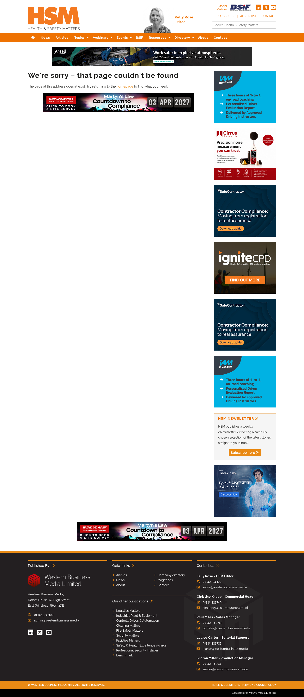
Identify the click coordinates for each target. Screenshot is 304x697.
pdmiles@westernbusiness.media (226, 628)
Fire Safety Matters (129, 630)
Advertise (248, 16)
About (120, 585)
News (120, 580)
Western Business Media (48, 684)
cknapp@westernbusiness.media (226, 608)
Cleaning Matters (128, 625)
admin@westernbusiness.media (56, 620)
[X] (266, 7)
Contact (269, 16)
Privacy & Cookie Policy (259, 684)
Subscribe (226, 16)
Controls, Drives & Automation (137, 620)
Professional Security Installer (137, 650)
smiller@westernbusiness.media (225, 669)
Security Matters (127, 635)
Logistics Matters (128, 611)
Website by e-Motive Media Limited (253, 692)
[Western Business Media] (59, 586)
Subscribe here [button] (243, 453)
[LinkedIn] (258, 7)
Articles (121, 575)
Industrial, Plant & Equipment (136, 616)
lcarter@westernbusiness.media (225, 649)
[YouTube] (273, 7)
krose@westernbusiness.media (225, 587)
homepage (124, 86)
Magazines (165, 580)
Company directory (171, 575)
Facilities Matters (128, 640)
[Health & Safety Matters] (54, 31)
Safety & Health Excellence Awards (141, 645)
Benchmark (124, 655)
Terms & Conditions (225, 684)
